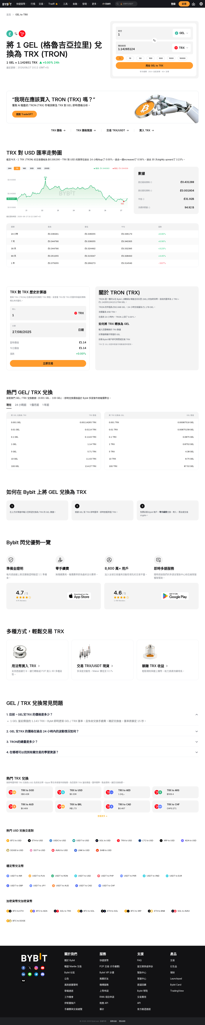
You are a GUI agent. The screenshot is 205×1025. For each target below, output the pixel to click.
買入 (14, 309)
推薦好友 (104, 978)
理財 (172, 972)
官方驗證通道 (144, 1009)
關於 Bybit (69, 960)
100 (150, 58)
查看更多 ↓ (103, 816)
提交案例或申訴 (145, 966)
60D (39, 168)
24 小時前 (20, 404)
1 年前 (45, 404)
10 (130, 58)
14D (24, 168)
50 (140, 58)
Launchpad (176, 978)
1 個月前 (34, 404)
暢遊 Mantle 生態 (73, 966)
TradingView (177, 990)
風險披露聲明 (71, 984)
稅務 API (104, 1003)
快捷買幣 (104, 960)
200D (46, 168)
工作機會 (68, 996)
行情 (33, 3)
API (139, 1003)
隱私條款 (122, 1021)
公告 (66, 978)
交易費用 (141, 996)
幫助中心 (141, 972)
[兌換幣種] (154, 40)
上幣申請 (104, 990)
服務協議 (113, 1021)
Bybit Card (175, 984)
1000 (171, 58)
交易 (172, 960)
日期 (14, 326)
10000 (182, 58)
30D (32, 168)
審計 (102, 1009)
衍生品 (173, 966)
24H (9, 168)
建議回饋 (141, 984)
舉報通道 (68, 990)
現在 (9, 404)
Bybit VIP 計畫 (107, 972)
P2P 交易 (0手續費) (110, 966)
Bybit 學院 (142, 990)
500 (161, 58)
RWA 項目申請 (107, 996)
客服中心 (141, 978)
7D (17, 168)
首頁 (8, 14)
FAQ (139, 960)
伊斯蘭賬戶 (70, 1003)
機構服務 (104, 984)
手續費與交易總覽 (73, 1009)
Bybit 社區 (69, 972)
